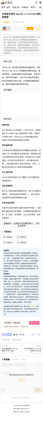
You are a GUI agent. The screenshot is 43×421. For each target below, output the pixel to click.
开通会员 (24, 7)
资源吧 (27, 405)
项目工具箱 (34, 7)
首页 (3, 7)
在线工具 (15, 7)
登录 (21, 380)
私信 (38, 28)
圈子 (8, 7)
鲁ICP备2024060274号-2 (21, 409)
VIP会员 (32, 306)
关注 (30, 28)
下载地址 (9, 237)
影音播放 (6, 22)
